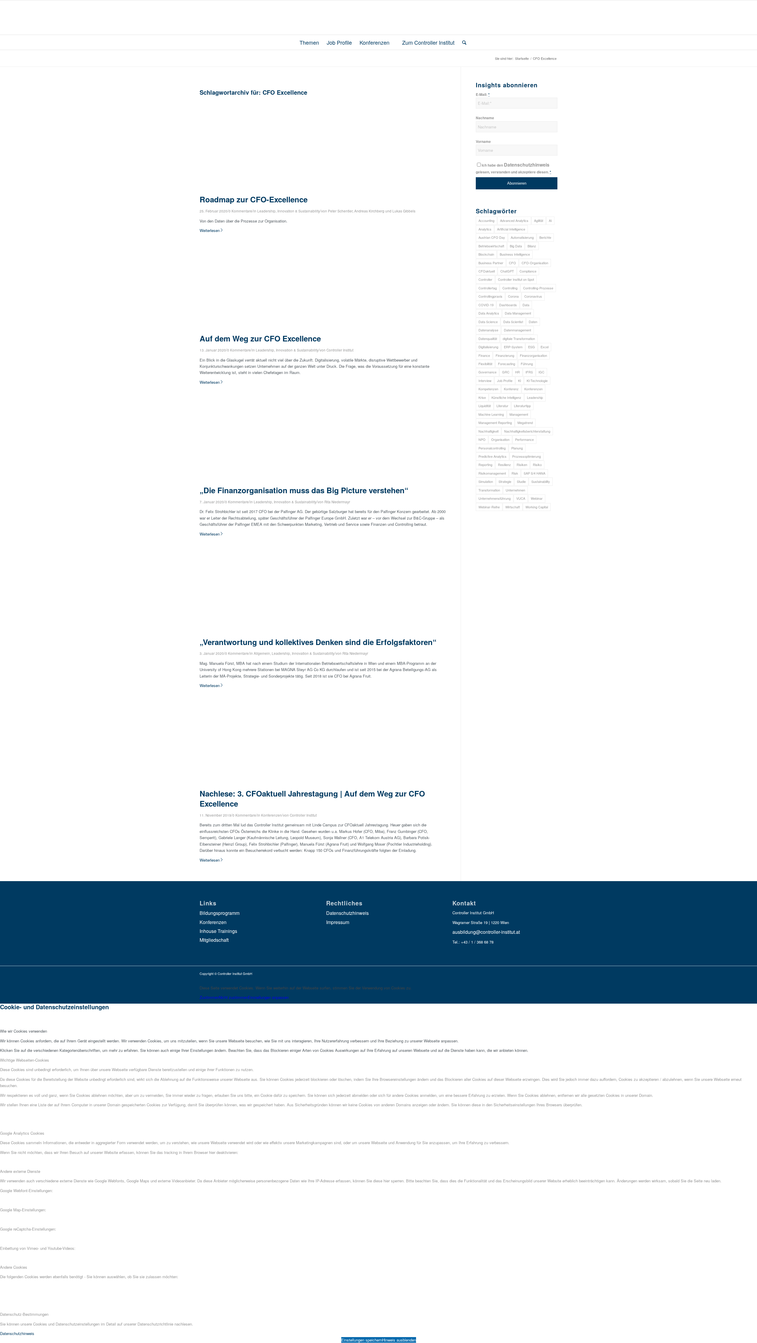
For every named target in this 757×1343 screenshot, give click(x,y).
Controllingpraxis (490, 296)
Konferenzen (271, 815)
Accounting (486, 220)
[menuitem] (307, 42)
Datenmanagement (517, 330)
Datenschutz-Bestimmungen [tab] (24, 1314)
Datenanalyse (488, 330)
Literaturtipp (522, 405)
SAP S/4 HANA (534, 473)
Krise (482, 397)
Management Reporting (495, 422)
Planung (517, 448)
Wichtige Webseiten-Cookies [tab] (24, 1060)
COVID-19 (486, 304)
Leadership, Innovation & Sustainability (288, 211)
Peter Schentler (340, 211)
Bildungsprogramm (220, 913)
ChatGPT (507, 271)
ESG (531, 346)
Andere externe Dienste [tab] (20, 1171)
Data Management (518, 313)
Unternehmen (515, 490)
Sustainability (540, 481)
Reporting (485, 464)
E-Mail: (483, 94)
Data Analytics (488, 313)
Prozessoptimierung (526, 456)
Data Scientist (513, 321)
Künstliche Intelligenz (506, 397)
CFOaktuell (486, 271)
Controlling (509, 288)
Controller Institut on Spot (516, 279)
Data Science (488, 321)
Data (526, 304)
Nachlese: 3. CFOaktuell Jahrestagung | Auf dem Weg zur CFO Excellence (312, 798)
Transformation (489, 490)
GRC (505, 372)
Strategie (505, 481)
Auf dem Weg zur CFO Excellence (260, 338)
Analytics (484, 229)
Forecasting (506, 363)
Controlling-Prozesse (538, 288)
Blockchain (486, 254)
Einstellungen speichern (361, 1340)
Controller (485, 279)
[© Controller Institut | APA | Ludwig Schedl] (284, 785)
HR (517, 372)
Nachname (485, 117)
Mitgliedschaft (214, 939)
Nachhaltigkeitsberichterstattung (527, 431)
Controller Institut (339, 350)
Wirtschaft (512, 506)
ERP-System (513, 346)
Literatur (502, 405)
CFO (512, 262)
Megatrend (525, 422)
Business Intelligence (515, 254)
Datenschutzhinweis (526, 164)
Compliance (528, 271)
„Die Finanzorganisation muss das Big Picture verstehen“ (304, 490)
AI (550, 220)
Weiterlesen (210, 230)
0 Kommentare (240, 211)
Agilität (538, 220)
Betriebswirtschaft (491, 246)
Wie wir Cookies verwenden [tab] (23, 1031)
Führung (527, 363)
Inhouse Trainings (218, 931)
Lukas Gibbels (403, 211)
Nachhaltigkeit (488, 431)
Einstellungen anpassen (268, 997)
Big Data (516, 246)
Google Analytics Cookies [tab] (22, 1133)
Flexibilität (485, 363)
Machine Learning (491, 414)
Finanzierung (505, 355)
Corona (513, 296)
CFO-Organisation (535, 262)
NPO (482, 439)
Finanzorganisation (533, 355)
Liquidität (484, 405)
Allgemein (262, 653)
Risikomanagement (492, 473)
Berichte (545, 237)
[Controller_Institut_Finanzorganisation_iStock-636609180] (284, 633)
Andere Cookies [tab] (13, 1267)
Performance (524, 439)
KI (519, 380)
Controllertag (487, 288)
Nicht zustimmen (233, 997)
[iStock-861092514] (284, 191)
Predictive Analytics (492, 456)
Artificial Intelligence (511, 229)
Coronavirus (533, 296)
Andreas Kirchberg (369, 211)
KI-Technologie (537, 380)
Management (518, 414)
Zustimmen (209, 997)
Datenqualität (487, 338)
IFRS (529, 372)
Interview (484, 380)
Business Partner (490, 262)
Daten (533, 321)
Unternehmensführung (494, 498)
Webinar (537, 498)
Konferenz (511, 388)
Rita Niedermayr (337, 501)
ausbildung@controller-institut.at (486, 931)
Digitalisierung (488, 346)
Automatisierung (522, 237)
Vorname (483, 141)
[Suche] (462, 42)
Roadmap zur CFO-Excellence (254, 199)
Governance (487, 372)
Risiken (522, 464)
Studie (521, 481)
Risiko (537, 464)
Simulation (485, 481)
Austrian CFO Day (491, 237)
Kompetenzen (488, 388)
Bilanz (532, 246)
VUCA (520, 498)
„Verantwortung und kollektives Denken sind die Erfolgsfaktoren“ (318, 641)
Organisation (500, 439)
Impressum (337, 922)
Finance (484, 355)
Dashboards (508, 304)
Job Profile (504, 380)
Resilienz (504, 464)
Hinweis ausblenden (399, 1340)
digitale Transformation (519, 338)
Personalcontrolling (492, 448)
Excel (545, 346)
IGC (541, 372)
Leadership (535, 397)
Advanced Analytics (514, 220)
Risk (515, 473)
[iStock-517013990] (284, 482)
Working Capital (536, 506)
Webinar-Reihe (489, 506)
